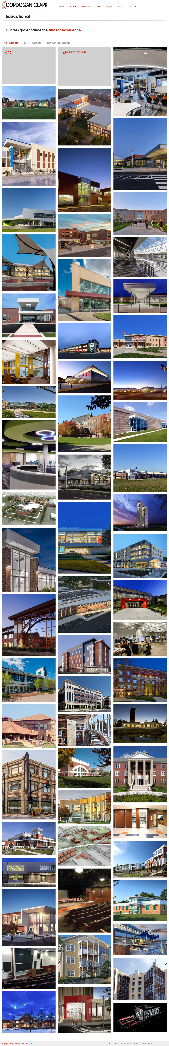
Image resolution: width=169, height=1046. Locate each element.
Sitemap (150, 1044)
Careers (135, 1044)
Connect (143, 1044)
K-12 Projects (32, 43)
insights (109, 7)
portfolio (85, 7)
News (129, 1044)
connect (133, 7)
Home (109, 1044)
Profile (116, 1044)
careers (121, 7)
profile (72, 7)
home (61, 7)
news (98, 7)
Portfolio (122, 1044)
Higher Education (58, 43)
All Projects (11, 43)
